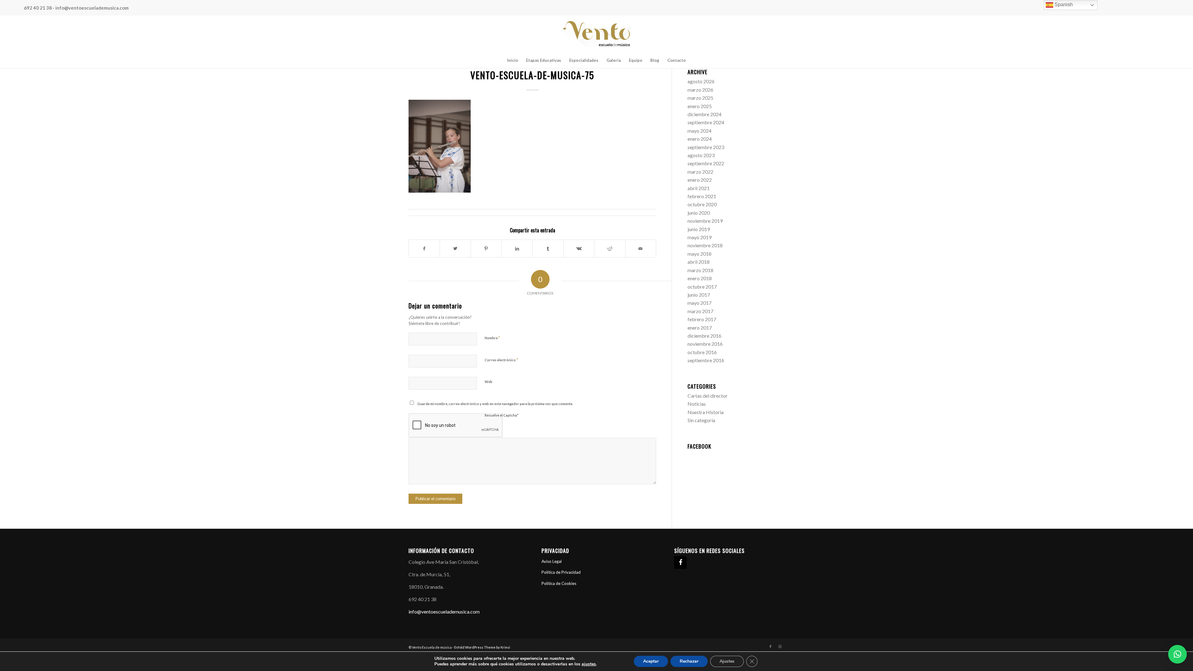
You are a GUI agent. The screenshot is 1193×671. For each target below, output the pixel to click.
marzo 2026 (700, 90)
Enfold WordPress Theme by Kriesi (482, 647)
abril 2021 (699, 188)
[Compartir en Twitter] (455, 248)
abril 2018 (699, 262)
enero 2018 (700, 278)
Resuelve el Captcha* (502, 415)
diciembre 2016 (704, 336)
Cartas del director (708, 396)
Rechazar (689, 661)
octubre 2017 (702, 287)
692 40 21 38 (38, 8)
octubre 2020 (702, 204)
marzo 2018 (700, 270)
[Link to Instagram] (779, 646)
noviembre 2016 (705, 344)
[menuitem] (512, 60)
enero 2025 (700, 106)
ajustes (589, 664)
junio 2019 (699, 229)
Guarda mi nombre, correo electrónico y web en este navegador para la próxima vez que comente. (495, 404)
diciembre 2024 (704, 114)
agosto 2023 (701, 155)
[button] (1177, 654)
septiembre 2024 (706, 122)
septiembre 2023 (706, 147)
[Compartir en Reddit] (609, 248)
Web (488, 382)
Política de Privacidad (561, 572)
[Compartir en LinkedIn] (517, 248)
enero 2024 (700, 139)
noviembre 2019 (705, 221)
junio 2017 (699, 295)
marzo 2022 (700, 172)
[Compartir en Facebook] (424, 248)
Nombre (492, 337)
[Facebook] (680, 562)
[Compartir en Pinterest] (486, 248)
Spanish (1063, 4)
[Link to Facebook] (770, 646)
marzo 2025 (700, 98)
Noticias (697, 404)
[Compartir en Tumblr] (548, 248)
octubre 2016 (702, 352)
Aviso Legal (552, 561)
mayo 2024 (699, 131)
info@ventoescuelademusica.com (92, 8)
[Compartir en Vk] (579, 248)
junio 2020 (699, 213)
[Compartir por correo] (640, 248)
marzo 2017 (700, 311)
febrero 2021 (702, 196)
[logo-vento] (596, 34)
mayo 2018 (699, 254)
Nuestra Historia (706, 412)
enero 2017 (700, 328)
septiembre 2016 (706, 360)
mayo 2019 (699, 237)
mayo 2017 (699, 303)
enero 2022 (700, 180)
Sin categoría (701, 420)
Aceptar (651, 661)
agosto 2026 (701, 81)
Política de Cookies (559, 583)
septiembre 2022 (706, 163)
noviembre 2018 (705, 245)
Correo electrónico (501, 359)
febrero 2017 (702, 319)
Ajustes (727, 661)
